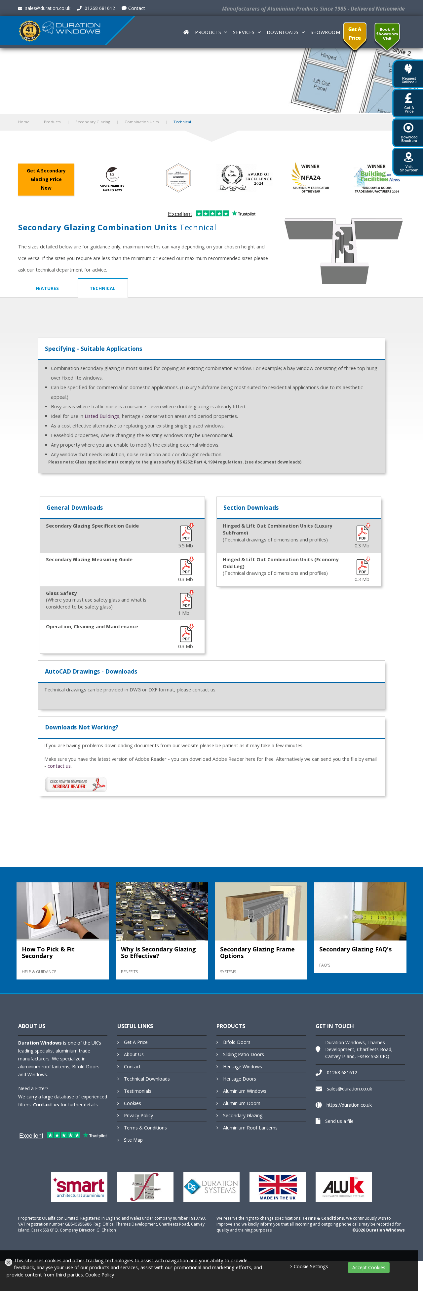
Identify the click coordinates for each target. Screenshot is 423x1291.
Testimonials (137, 1091)
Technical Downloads (147, 1079)
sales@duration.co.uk (47, 8)
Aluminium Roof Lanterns (250, 1128)
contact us (59, 766)
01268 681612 (99, 8)
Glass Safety (61, 593)
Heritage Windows (242, 1066)
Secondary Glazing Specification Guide (92, 526)
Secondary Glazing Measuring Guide (89, 559)
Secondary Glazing (92, 121)
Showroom (325, 32)
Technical (103, 288)
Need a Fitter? (33, 1088)
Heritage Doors (239, 1079)
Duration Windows (40, 1043)
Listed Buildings (102, 416)
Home (23, 121)
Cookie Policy (99, 1275)
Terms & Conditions (145, 1128)
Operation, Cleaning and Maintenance (92, 626)
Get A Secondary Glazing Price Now (46, 179)
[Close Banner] (8, 1262)
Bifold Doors (236, 1042)
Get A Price (136, 1042)
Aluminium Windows (244, 1091)
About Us (134, 1054)
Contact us (46, 1104)
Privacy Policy (138, 1115)
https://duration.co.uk (349, 1105)
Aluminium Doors (241, 1103)
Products (208, 32)
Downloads (283, 32)
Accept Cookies (368, 1267)
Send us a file (339, 1121)
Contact (136, 8)
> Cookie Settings (308, 1266)
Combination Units (142, 121)
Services (243, 32)
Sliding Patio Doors (243, 1054)
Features (47, 288)
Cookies (132, 1103)
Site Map (133, 1140)
